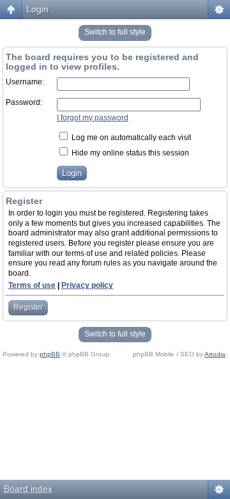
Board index (28, 489)
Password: (24, 102)
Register (28, 307)
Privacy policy (87, 285)
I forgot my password (92, 117)
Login (37, 9)
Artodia (215, 354)
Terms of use (32, 285)
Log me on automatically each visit (130, 137)
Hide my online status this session (129, 152)
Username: (25, 81)
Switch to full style (115, 32)
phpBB (50, 354)
